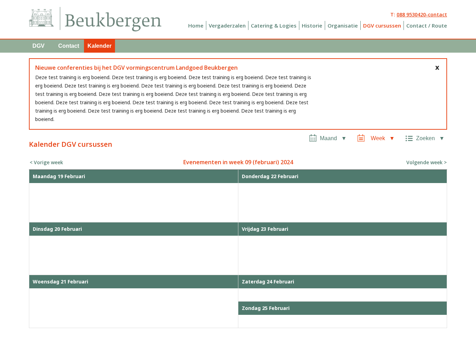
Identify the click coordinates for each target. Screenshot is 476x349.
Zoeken (425, 138)
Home (196, 25)
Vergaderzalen (227, 25)
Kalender (99, 46)
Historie (312, 25)
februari (266, 162)
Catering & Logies (274, 25)
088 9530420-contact (422, 14)
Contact (68, 46)
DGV (38, 46)
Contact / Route (426, 25)
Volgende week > (426, 162)
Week (378, 138)
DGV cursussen (382, 25)
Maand (328, 138)
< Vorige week (46, 162)
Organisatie (343, 25)
